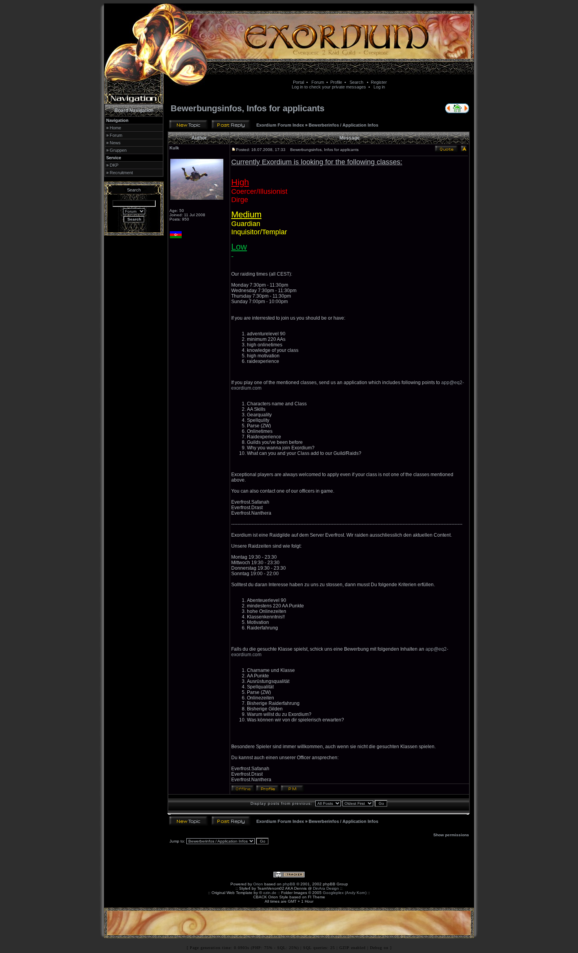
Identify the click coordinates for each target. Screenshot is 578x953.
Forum (317, 82)
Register (379, 82)
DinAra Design (326, 888)
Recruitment (121, 172)
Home (115, 127)
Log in (379, 87)
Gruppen (118, 150)
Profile (336, 82)
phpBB (289, 884)
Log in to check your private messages (329, 87)
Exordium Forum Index (280, 125)
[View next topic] (466, 111)
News (115, 142)
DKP (114, 165)
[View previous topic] (448, 111)
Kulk (174, 147)
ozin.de (269, 892)
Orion (258, 884)
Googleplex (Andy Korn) (344, 892)
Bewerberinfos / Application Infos (343, 125)
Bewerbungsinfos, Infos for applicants (247, 108)
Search (356, 82)
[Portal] (457, 111)
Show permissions (451, 835)
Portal (298, 82)
